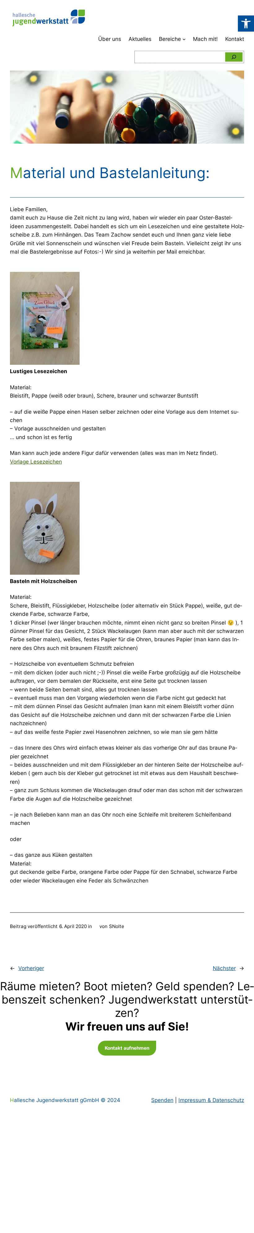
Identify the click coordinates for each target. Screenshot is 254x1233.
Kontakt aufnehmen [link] (127, 1048)
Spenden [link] (162, 1100)
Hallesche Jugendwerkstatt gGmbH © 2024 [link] (65, 1100)
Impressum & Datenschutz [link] (211, 1100)
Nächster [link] (224, 968)
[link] (246, 23)
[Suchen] (234, 57)
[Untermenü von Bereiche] (184, 39)
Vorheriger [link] (31, 968)
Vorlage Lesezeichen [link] (36, 461)
